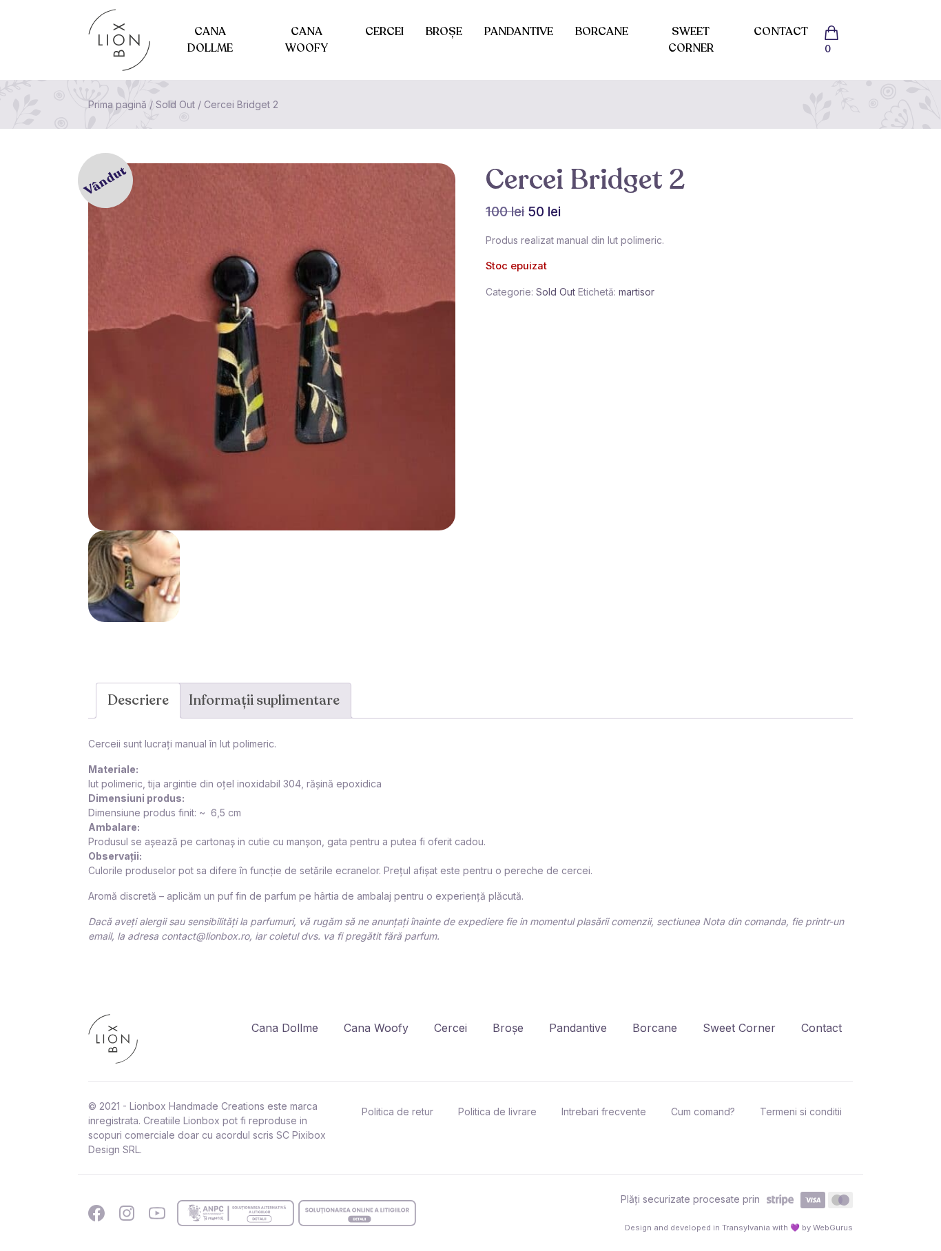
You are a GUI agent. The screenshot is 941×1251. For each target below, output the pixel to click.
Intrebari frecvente (603, 1111)
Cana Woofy (306, 40)
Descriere (138, 700)
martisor (636, 292)
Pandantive (518, 31)
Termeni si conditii (801, 1111)
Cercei (384, 31)
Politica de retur (397, 1111)
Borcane (601, 31)
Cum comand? (703, 1111)
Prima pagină (117, 104)
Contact (781, 31)
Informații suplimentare (264, 700)
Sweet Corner (691, 40)
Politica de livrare (497, 1111)
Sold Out (175, 104)
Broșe (444, 31)
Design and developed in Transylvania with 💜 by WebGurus (739, 1227)
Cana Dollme (210, 40)
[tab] (138, 700)
